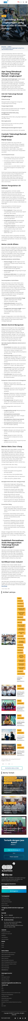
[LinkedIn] (25, 1018)
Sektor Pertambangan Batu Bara (8, 952)
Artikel (3, 943)
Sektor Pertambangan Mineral (8, 954)
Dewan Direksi (5, 903)
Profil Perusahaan (5, 898)
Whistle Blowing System (7, 998)
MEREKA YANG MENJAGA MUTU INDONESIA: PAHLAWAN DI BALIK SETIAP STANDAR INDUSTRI (14, 790)
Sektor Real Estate (5, 967)
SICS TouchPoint (5, 1000)
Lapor (3, 990)
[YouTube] (20, 1018)
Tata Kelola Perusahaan (7, 901)
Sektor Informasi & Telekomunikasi (9, 964)
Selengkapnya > (5, 969)
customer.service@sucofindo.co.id (13, 917)
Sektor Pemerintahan (6, 956)
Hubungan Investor (7, 973)
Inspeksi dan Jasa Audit (7, 933)
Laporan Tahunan (5, 979)
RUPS (3, 975)
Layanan (4, 930)
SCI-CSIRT (4, 1005)
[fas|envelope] (3, 917)
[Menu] (26, 2)
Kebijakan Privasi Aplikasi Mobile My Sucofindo (12, 1002)
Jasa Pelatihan (5, 937)
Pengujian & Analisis (6, 931)
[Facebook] (15, 1018)
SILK (2, 1004)
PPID (2, 988)
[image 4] (5, 2)
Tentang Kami (5, 896)
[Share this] (3, 764)
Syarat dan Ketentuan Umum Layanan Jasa (11, 992)
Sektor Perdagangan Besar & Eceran (9, 962)
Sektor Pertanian (5, 958)
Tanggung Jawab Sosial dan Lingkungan (13, 907)
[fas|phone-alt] (3, 915)
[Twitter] (17, 1018)
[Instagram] (22, 1018)
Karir (3, 910)
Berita (3, 945)
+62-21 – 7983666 (8, 915)
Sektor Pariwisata (5, 965)
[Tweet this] (6, 764)
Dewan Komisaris (5, 905)
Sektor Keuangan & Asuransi (8, 960)
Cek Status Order (5, 996)
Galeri (3, 947)
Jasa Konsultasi (5, 939)
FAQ (2, 987)
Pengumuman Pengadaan (7, 994)
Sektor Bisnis (5, 950)
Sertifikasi (4, 935)
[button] (20, 2)
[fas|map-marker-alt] (3, 920)
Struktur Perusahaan (6, 900)
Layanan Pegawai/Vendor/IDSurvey (11, 983)
